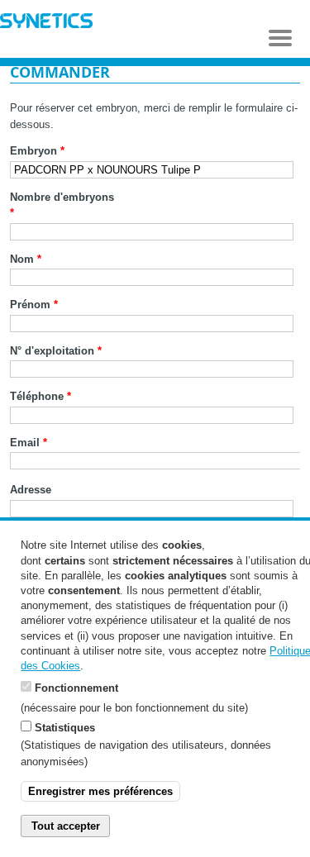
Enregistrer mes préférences (100, 791)
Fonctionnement (76, 688)
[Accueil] (46, 22)
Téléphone (40, 396)
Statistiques (65, 727)
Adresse (30, 489)
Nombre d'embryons (62, 205)
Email (28, 442)
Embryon (37, 151)
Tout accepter (65, 826)
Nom (25, 259)
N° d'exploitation (56, 351)
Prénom (34, 304)
